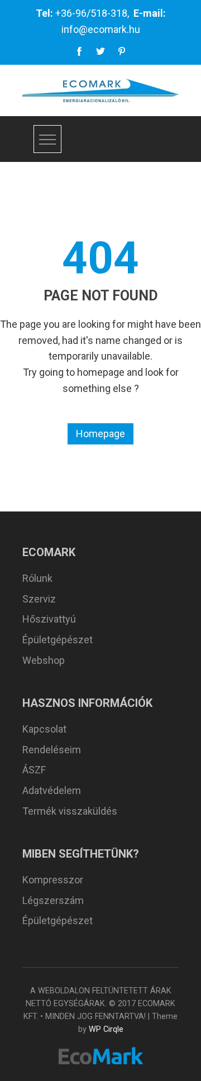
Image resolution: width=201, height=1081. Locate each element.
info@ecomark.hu (100, 29)
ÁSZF (34, 770)
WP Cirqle (106, 1029)
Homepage (100, 433)
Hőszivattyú (49, 619)
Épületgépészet (57, 639)
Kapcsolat (44, 729)
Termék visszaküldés (69, 811)
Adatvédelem (51, 790)
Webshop (43, 660)
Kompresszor (52, 880)
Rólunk (37, 578)
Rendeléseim (51, 749)
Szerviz (39, 599)
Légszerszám (53, 900)
